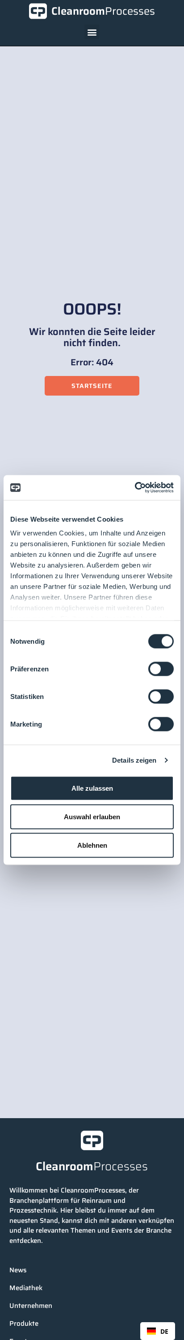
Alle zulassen (92, 788)
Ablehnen (92, 845)
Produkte (23, 1323)
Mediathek (25, 1288)
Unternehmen (30, 1305)
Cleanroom (103, 11)
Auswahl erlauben (92, 816)
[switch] (161, 669)
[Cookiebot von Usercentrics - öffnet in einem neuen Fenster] (135, 488)
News (17, 1270)
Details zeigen (134, 760)
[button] (91, 32)
